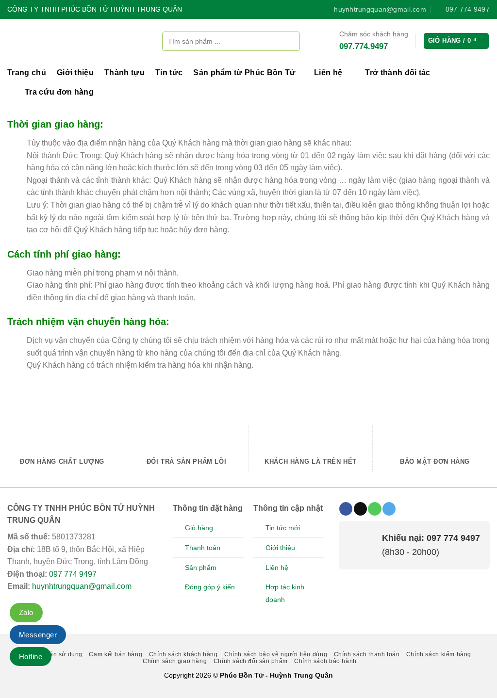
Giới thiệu (75, 72)
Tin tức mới (282, 528)
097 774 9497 (73, 574)
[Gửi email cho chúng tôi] (360, 509)
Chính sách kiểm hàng (438, 654)
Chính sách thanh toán (367, 654)
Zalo (26, 612)
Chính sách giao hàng (175, 661)
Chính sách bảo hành (325, 661)
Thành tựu (124, 72)
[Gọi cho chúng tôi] (374, 509)
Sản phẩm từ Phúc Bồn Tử (244, 72)
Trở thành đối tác (397, 72)
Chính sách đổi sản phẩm (251, 661)
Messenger (38, 635)
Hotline (30, 656)
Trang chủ (26, 72)
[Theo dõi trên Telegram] (389, 509)
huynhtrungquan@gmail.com (82, 586)
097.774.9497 (363, 46)
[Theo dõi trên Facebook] (345, 509)
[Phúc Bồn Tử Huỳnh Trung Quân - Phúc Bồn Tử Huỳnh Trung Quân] (77, 41)
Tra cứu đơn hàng (59, 92)
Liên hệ (328, 72)
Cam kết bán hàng (115, 654)
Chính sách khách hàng (183, 654)
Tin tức (168, 72)
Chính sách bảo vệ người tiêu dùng (275, 654)
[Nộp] (290, 41)
